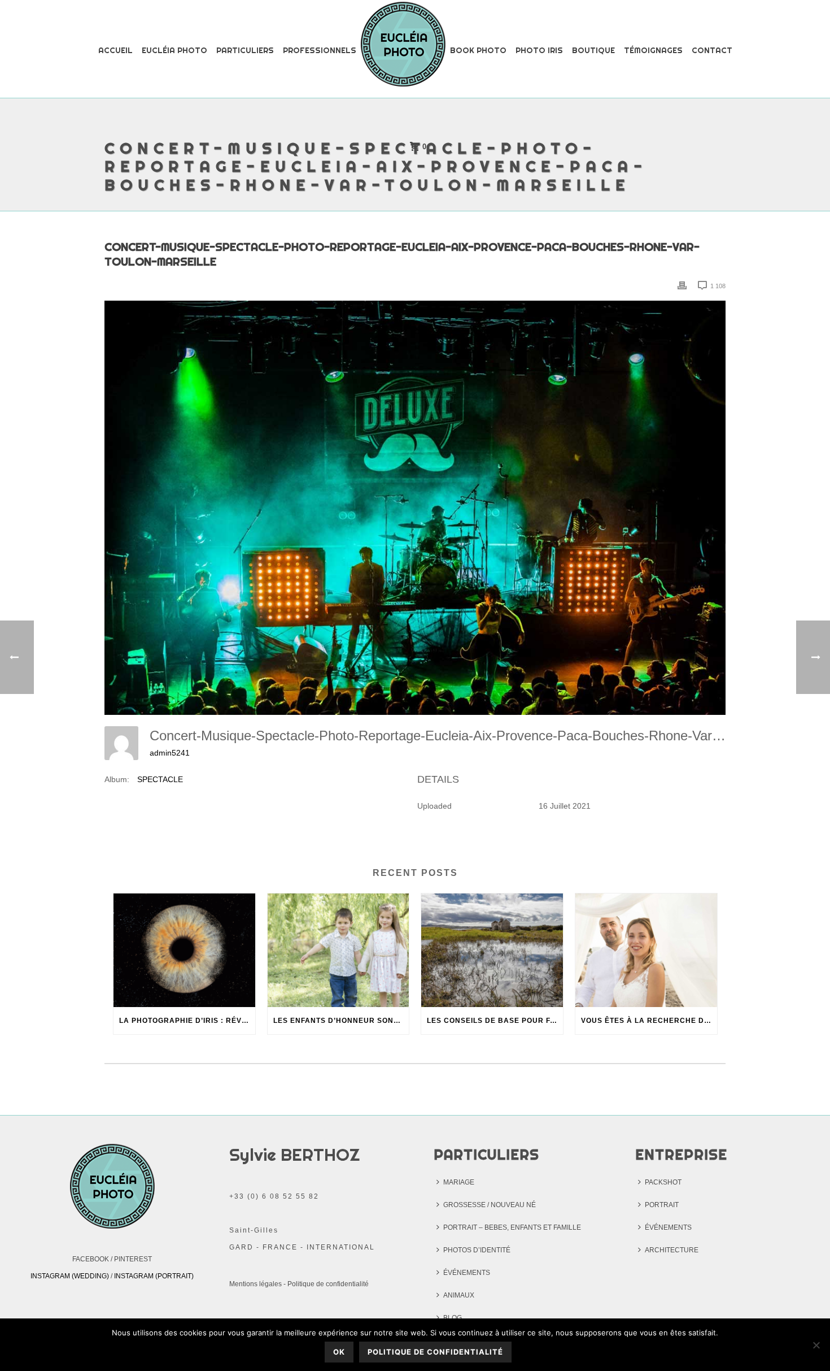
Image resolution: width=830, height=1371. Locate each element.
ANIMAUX (458, 1295)
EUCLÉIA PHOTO (174, 50)
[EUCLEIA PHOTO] (403, 50)
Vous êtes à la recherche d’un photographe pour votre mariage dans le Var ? (649, 1021)
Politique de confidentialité (328, 1284)
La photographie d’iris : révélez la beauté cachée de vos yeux (187, 1021)
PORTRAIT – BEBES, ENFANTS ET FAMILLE (512, 1227)
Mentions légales (255, 1284)
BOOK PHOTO (478, 50)
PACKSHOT (663, 1182)
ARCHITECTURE (671, 1250)
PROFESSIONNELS (319, 50)
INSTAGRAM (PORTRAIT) (154, 1276)
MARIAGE (458, 1182)
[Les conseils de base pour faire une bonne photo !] (492, 950)
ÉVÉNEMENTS (466, 1273)
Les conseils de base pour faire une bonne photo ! (495, 1021)
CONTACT (712, 50)
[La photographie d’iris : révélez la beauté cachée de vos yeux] (184, 950)
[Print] (682, 285)
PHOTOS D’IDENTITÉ (476, 1250)
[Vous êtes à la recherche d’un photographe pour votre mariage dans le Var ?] (646, 950)
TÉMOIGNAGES (653, 50)
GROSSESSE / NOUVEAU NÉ (489, 1205)
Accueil (115, 50)
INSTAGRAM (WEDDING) (69, 1276)
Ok (339, 1351)
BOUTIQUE (593, 50)
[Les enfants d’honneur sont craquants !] (338, 950)
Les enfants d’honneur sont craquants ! (341, 1021)
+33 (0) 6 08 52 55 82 (274, 1196)
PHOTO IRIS (539, 50)
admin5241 (170, 752)
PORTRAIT (662, 1205)
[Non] (816, 1345)
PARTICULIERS (245, 50)
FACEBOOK (90, 1259)
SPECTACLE (160, 779)
